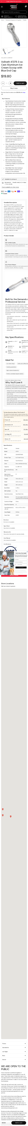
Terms (22, 573)
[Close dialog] (27, 551)
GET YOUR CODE (21, 567)
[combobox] (16, 564)
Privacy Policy (19, 573)
